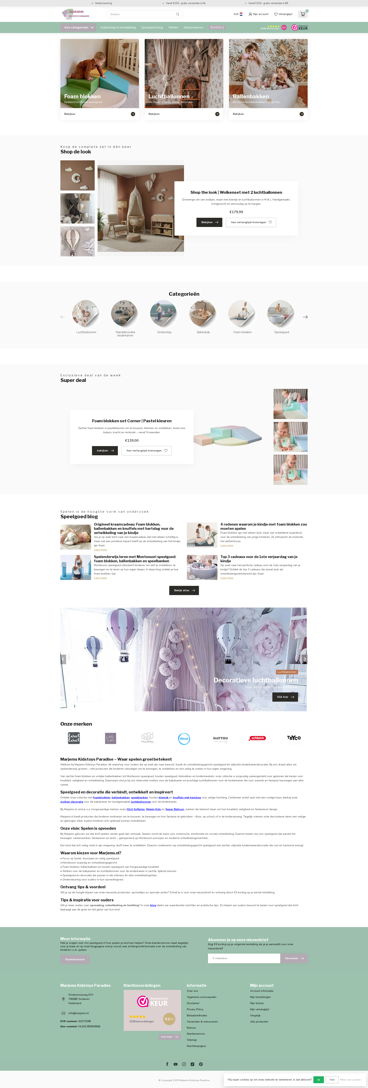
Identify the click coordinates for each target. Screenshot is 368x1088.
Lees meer (100, 549)
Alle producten (259, 1021)
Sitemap (192, 1040)
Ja (318, 1079)
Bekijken (207, 222)
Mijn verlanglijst (259, 1009)
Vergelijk (255, 1015)
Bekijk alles (181, 590)
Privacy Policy (195, 1009)
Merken (173, 27)
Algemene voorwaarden (201, 997)
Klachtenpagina (196, 1046)
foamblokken (101, 797)
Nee (332, 1079)
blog (153, 905)
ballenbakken (121, 797)
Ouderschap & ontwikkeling (118, 27)
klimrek (163, 797)
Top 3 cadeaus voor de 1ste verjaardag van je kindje (258, 559)
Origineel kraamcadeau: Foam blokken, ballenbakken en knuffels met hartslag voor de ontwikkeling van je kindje (134, 528)
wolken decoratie (71, 802)
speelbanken (139, 797)
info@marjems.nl (78, 1013)
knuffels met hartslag (187, 797)
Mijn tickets (257, 1003)
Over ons (192, 991)
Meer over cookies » (351, 1079)
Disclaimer (193, 1003)
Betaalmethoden (197, 1015)
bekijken (102, 450)
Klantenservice (193, 27)
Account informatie (261, 991)
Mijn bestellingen (260, 997)
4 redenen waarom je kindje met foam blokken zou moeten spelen (263, 526)
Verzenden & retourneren (202, 1021)
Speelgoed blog (152, 27)
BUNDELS (217, 27)
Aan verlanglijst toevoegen (248, 222)
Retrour (191, 1028)
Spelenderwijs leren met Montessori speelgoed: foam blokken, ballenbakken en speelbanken (135, 559)
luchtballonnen (141, 802)
